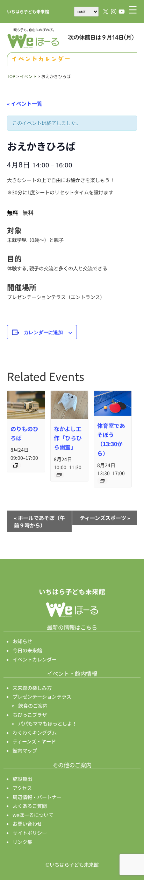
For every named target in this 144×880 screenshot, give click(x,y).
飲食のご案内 (33, 705)
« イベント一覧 (24, 103)
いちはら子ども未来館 (28, 11)
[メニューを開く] (133, 10)
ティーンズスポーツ (105, 517)
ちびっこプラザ (30, 714)
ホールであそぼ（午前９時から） (39, 521)
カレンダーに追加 (43, 331)
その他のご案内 (72, 765)
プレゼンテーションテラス (42, 696)
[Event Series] (15, 465)
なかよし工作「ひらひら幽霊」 (68, 437)
